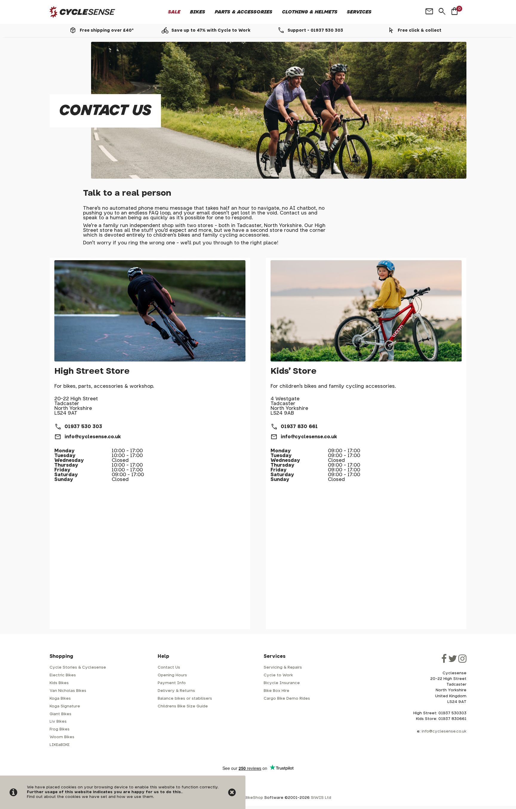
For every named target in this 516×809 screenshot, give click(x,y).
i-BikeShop (252, 798)
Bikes (197, 12)
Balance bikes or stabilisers (185, 699)
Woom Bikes (62, 737)
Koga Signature (65, 706)
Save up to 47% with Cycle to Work (211, 30)
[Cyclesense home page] (82, 12)
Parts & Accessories (243, 12)
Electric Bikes (63, 675)
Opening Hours (172, 675)
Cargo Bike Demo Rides (287, 699)
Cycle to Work (278, 675)
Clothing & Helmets (309, 12)
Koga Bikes (60, 699)
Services (359, 12)
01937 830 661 (299, 426)
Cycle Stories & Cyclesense (78, 667)
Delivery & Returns (176, 691)
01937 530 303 (83, 426)
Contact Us (169, 667)
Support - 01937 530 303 (315, 30)
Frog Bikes (60, 729)
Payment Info (172, 683)
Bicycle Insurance (282, 683)
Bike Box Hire (276, 691)
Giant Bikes (60, 714)
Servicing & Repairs (283, 667)
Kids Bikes (59, 683)
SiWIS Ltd (321, 798)
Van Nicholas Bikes (68, 691)
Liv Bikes (58, 722)
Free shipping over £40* (106, 30)
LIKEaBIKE (60, 745)
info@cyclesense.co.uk (92, 436)
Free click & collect (419, 30)
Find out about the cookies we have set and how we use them (90, 797)
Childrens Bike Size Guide (183, 706)
